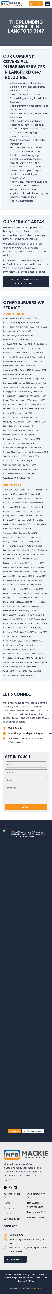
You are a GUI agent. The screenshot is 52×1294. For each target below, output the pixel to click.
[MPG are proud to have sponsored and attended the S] (26, 1114)
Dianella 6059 (9, 357)
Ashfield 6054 (31, 318)
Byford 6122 (38, 520)
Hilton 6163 (8, 572)
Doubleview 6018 (23, 357)
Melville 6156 (8, 602)
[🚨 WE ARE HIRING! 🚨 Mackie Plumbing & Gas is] (26, 853)
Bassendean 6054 (11, 327)
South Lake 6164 (10, 645)
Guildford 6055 (37, 554)
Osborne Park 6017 (28, 435)
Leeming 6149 (22, 589)
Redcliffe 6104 (9, 628)
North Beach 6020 (25, 426)
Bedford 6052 (41, 327)
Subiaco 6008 (9, 452)
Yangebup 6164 (27, 675)
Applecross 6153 (39, 490)
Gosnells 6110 (24, 554)
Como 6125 (8, 537)
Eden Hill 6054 (9, 361)
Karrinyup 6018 (9, 391)
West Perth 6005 (30, 469)
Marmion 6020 (39, 400)
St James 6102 (9, 654)
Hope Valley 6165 (21, 572)
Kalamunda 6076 (24, 576)
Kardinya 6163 (9, 580)
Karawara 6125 (39, 576)
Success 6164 (23, 654)
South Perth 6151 (26, 645)
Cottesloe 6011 (9, 348)
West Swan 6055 (10, 473)
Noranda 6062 (9, 426)
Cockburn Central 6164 (28, 533)
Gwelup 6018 (25, 370)
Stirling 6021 (22, 448)
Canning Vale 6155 (23, 524)
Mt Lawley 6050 (10, 422)
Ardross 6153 (9, 494)
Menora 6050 (23, 404)
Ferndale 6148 (9, 550)
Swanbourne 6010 (40, 452)
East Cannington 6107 (31, 541)
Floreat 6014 (37, 361)
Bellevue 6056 (25, 331)
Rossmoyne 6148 (10, 632)
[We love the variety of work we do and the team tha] (26, 1085)
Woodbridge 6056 (11, 675)
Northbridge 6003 (11, 435)
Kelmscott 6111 (23, 580)
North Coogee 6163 (27, 610)
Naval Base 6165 (10, 610)
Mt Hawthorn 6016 (29, 417)
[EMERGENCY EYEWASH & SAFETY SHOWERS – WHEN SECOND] (26, 911)
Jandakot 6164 (9, 576)
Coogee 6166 (20, 537)
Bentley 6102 (8, 511)
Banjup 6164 (8, 503)
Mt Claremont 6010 (11, 417)
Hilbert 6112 (43, 567)
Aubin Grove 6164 (35, 498)
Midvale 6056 (22, 409)
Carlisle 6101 (8, 528)
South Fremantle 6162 (12, 641)
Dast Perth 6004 (23, 353)
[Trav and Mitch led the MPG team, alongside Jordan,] (26, 940)
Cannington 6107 (40, 524)
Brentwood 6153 (26, 516)
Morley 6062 (8, 413)
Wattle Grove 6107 (11, 662)
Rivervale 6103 (36, 628)
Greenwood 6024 (10, 370)
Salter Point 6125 (27, 632)
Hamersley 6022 (39, 370)
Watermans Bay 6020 (26, 460)
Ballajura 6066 (33, 322)
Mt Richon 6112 (10, 606)
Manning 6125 (26, 598)
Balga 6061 (21, 322)
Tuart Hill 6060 (20, 456)
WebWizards (35, 1288)
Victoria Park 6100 (11, 658)
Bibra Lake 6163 (22, 511)
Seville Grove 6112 (11, 636)
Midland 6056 (9, 409)
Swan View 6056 (23, 452)
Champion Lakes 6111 (24, 528)
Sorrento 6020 (9, 448)
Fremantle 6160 (10, 554)
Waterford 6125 (38, 658)
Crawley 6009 (23, 348)
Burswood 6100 (24, 520)
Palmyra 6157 (27, 619)
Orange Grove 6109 (11, 619)
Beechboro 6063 (10, 331)
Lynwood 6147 (9, 593)
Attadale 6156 (9, 498)
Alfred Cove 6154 (10, 490)
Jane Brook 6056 (38, 383)
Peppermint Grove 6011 (13, 439)
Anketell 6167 (25, 490)
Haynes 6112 (23, 563)
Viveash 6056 (33, 456)
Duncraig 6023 (38, 357)
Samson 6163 (41, 632)
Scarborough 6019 (11, 443)
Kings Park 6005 (35, 391)
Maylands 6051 (9, 404)
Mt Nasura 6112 (22, 602)
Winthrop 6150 (35, 671)
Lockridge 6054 (41, 396)
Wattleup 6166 (26, 662)
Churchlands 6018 (27, 340)
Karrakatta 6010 (40, 387)
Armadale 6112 (22, 494)
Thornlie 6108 (36, 654)
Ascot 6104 (35, 494)
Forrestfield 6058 (39, 550)
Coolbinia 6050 (40, 344)
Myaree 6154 (37, 606)
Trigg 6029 (8, 456)
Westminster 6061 (27, 473)
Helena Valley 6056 (11, 374)
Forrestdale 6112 (24, 550)
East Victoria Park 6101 (32, 546)
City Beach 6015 (10, 344)
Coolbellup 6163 (34, 537)
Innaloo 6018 (24, 383)
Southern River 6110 (11, 649)
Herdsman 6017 (10, 379)
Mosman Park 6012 (23, 413)
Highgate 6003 (39, 379)
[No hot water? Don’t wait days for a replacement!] (26, 969)
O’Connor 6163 (25, 615)
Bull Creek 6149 (10, 520)
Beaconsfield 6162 (37, 503)
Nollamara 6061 (39, 422)
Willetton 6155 (9, 671)
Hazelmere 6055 (37, 563)
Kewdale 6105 (22, 585)
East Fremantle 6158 (12, 546)
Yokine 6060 (24, 478)
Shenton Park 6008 (28, 443)
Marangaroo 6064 (23, 400)
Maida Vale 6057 (41, 593)
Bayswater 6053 (27, 327)
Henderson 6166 (10, 567)
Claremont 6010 (25, 344)
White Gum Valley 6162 (13, 667)
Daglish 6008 (36, 348)
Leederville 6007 (26, 396)
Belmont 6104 (37, 507)
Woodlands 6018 (10, 478)
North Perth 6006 (30, 430)
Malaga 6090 (9, 400)
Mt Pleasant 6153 (37, 602)
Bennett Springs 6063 (12, 335)
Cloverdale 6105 (10, 533)
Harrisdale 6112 (9, 563)
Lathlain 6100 (9, 589)
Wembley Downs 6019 (26, 465)
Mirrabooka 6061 (36, 409)
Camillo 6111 (8, 524)
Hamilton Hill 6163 (11, 559)
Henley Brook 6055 (29, 374)
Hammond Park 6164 (29, 559)
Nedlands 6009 (25, 422)
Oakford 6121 (39, 615)
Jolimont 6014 (9, 387)
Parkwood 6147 (40, 619)
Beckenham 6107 (10, 507)
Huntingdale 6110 (38, 572)
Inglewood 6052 (10, 383)
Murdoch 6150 (24, 606)
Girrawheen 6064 (10, 366)
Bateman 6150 (21, 503)
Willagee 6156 (30, 667)
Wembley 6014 (9, 465)
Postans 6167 (42, 623)
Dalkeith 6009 (9, 353)
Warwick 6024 (9, 460)
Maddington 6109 (24, 593)
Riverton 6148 (23, 628)
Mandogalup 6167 (11, 598)
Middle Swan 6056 (39, 404)
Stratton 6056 (35, 448)
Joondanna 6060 (24, 387)
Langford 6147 (36, 585)
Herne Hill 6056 (24, 379)
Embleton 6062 (23, 361)
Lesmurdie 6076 (36, 589)
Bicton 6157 (36, 511)
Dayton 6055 (37, 353)
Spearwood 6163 (29, 649)
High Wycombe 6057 (28, 567)
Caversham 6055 (10, 340)
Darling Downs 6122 (12, 541)
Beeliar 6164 (24, 507)
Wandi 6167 (25, 658)
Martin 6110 (39, 598)
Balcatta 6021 (9, 322)
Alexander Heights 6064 (13, 318)
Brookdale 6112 (41, 516)
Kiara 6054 (22, 391)
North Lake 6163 (10, 615)
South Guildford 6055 (32, 641)
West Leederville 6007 (12, 469)
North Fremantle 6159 (12, 430)
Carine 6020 (28, 335)
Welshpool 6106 (40, 662)
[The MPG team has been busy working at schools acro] (26, 1027)
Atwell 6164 (21, 498)
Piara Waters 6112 (27, 623)
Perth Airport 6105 (32, 439)
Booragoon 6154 (10, 516)
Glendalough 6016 (27, 366)
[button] (47, 4)
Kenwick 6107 (9, 585)
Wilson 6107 (22, 671)
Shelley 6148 (25, 636)
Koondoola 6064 (10, 396)
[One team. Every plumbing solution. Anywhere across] (26, 998)
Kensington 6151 (38, 580)
